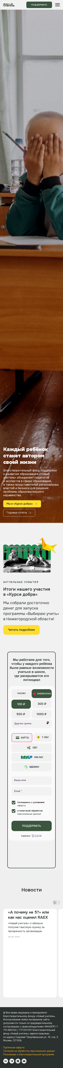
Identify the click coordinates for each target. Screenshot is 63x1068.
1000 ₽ (42, 1045)
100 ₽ (21, 1035)
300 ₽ (42, 1035)
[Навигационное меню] (57, 4)
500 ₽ (21, 1045)
